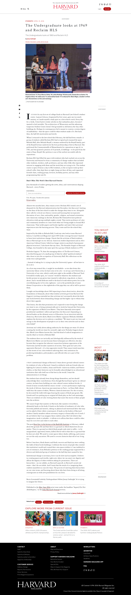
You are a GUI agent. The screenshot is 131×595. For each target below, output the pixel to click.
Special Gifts (54, 564)
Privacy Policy (54, 552)
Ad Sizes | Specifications (91, 556)
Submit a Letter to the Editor (26, 557)
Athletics (29, 527)
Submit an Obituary (23, 554)
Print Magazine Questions (25, 574)
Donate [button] (107, 9)
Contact (21, 547)
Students (29, 21)
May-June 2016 (38, 41)
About (53, 547)
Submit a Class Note (23, 552)
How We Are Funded (56, 562)
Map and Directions (56, 549)
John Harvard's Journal (51, 489)
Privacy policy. (31, 200)
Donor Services (22, 572)
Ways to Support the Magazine (60, 567)
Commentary (59, 502)
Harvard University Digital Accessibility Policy (84, 591)
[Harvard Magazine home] (65, 7)
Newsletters (89, 547)
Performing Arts (48, 502)
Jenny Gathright (31, 38)
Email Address (30, 190)
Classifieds (87, 553)
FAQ (85, 566)
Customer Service (25, 564)
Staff (19, 549)
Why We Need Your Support (59, 569)
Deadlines (87, 558)
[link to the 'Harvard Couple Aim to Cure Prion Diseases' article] (102, 357)
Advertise (88, 551)
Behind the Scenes (56, 559)
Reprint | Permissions (24, 569)
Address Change (22, 567)
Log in (99, 9)
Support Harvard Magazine (62, 557)
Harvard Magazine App (93, 562)
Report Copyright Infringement (105, 591)
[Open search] (28, 9)
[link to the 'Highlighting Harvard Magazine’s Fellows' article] (102, 258)
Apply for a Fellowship (24, 559)
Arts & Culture (58, 527)
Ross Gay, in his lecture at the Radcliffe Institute (51, 424)
